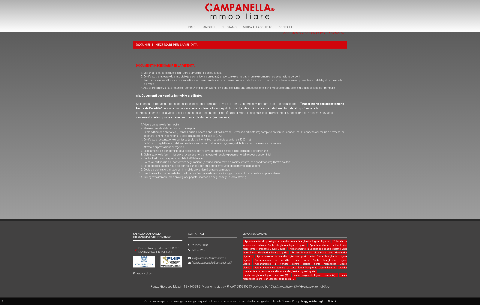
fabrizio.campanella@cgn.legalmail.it (212, 262)
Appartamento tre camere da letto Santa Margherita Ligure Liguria (295, 267)
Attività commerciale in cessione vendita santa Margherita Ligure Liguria (295, 269)
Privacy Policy (142, 273)
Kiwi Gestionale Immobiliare (311, 286)
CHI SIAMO (229, 27)
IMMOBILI (208, 27)
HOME (191, 27)
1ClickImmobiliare (280, 286)
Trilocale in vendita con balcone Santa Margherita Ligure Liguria (295, 243)
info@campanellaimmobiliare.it (209, 258)
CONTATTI (286, 27)
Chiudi (332, 301)
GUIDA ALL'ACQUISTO (257, 27)
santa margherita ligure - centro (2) (314, 275)
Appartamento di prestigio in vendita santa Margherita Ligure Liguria (287, 241)
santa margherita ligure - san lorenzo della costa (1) (295, 276)
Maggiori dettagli (312, 301)
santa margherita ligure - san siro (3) (266, 275)
